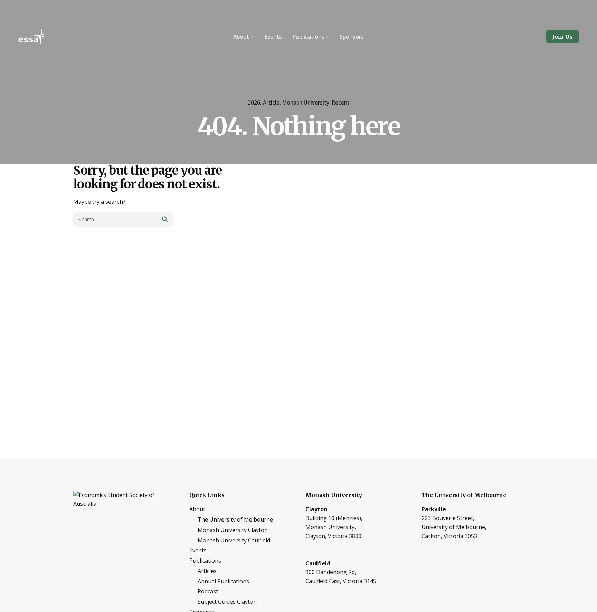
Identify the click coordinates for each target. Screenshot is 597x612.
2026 (254, 102)
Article (271, 102)
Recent (341, 102)
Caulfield (317, 563)
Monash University (305, 102)
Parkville (433, 509)
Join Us (562, 36)
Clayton (316, 509)
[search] (165, 219)
